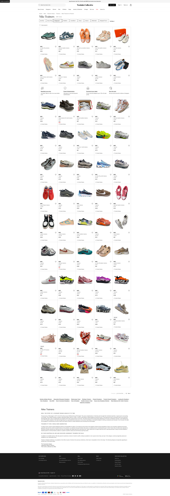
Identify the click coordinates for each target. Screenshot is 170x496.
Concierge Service (43, 460)
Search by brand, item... (46, 5)
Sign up (126, 5)
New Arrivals (41, 9)
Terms (58, 476)
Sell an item (112, 5)
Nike (45, 13)
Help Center (99, 458)
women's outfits (77, 436)
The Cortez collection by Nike (48, 446)
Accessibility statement (43, 476)
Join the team (118, 464)
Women (54, 9)
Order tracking (62, 458)
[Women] (57, 9)
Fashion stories (118, 466)
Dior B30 (52, 401)
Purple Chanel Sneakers (110, 399)
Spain (58, 494)
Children (64, 9)
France (39, 494)
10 (126, 393)
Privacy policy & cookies (66, 476)
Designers (48, 9)
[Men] (61, 9)
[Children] (67, 9)
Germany (54, 494)
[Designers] (51, 9)
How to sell (80, 458)
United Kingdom (44, 494)
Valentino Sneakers (85, 402)
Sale (97, 9)
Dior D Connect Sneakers (62, 401)
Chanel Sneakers (97, 399)
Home (40, 13)
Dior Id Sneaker (75, 401)
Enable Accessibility (5, 1)
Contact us (98, 460)
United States (50, 494)
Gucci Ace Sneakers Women (101, 401)
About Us (102, 9)
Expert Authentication (69, 91)
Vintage (86, 9)
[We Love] (94, 9)
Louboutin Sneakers (123, 399)
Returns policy (62, 462)
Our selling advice (82, 460)
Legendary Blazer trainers (47, 445)
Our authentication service (65, 460)
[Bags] (72, 9)
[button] (131, 5)
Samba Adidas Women (46, 399)
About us (117, 458)
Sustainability (118, 460)
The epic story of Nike (46, 416)
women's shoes (52, 426)
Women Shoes (51, 13)
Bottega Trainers (86, 399)
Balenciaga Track (75, 399)
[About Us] (105, 9)
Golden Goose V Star (86, 401)
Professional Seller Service (83, 464)
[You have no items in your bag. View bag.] (131, 5)
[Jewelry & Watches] (83, 9)
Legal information (52, 476)
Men (59, 9)
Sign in (120, 5)
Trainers (58, 13)
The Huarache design (46, 444)
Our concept (41, 458)
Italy (61, 494)
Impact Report (118, 462)
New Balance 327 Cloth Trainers (119, 401)
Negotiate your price (46, 91)
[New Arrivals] (44, 9)
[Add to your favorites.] (55, 46)
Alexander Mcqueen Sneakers (61, 399)
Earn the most (112, 91)
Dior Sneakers (44, 401)
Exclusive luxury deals (91, 91)
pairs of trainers (70, 440)
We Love (92, 9)
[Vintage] (88, 9)
